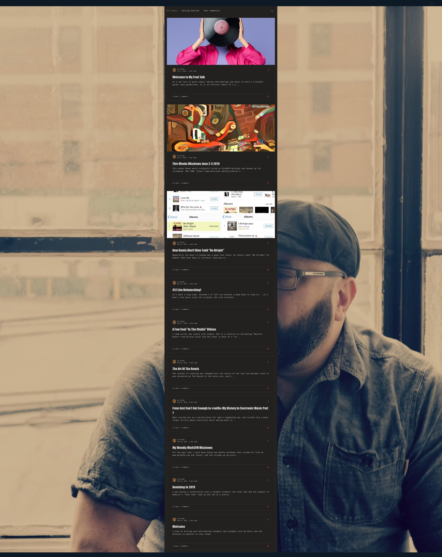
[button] (431, 4)
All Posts (172, 11)
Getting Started (190, 11)
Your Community (212, 11)
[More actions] (269, 70)
